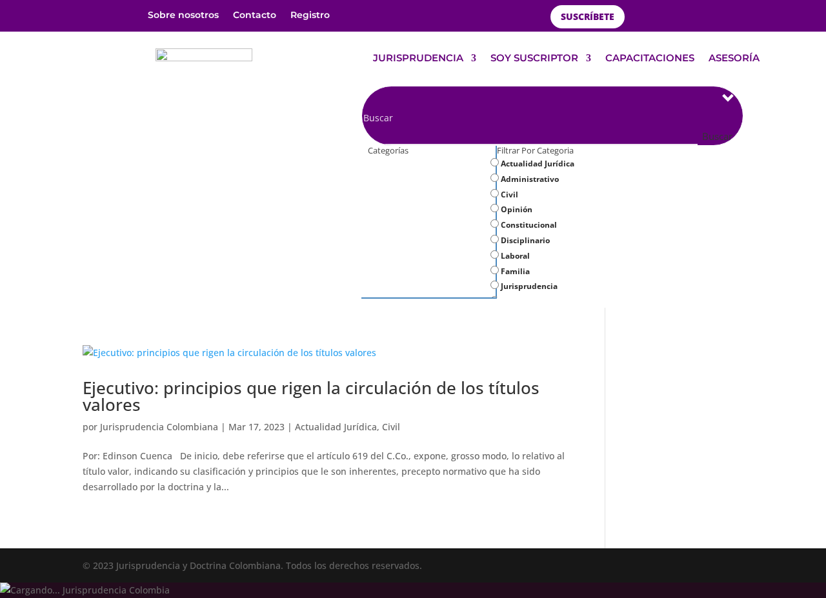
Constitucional (528, 224)
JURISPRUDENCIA (418, 59)
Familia (514, 271)
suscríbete (587, 16)
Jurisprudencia (528, 286)
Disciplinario (524, 240)
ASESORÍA (734, 59)
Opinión (515, 209)
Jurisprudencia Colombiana (159, 427)
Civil (508, 194)
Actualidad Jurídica (536, 163)
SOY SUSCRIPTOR (534, 59)
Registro (310, 15)
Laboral (514, 255)
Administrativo (529, 179)
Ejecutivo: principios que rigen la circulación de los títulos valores (311, 396)
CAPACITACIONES (649, 59)
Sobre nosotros (183, 15)
